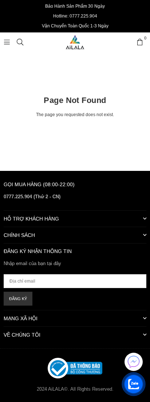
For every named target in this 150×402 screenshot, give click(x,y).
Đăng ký (18, 298)
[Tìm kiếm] (20, 41)
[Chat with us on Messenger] (134, 362)
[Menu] (6, 41)
